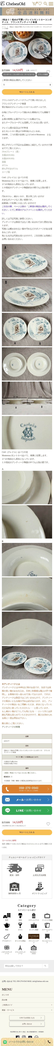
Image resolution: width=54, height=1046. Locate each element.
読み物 (4, 1000)
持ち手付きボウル (10, 169)
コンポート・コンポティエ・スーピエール (18, 74)
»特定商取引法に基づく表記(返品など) (14, 825)
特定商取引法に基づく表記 (17, 1031)
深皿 (4, 162)
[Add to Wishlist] (48, 72)
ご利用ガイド (27, 1005)
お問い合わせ (27, 1024)
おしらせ (5, 995)
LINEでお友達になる (27, 1018)
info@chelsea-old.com (33, 844)
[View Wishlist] (40, 4)
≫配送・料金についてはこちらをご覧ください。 (20, 773)
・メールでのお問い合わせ (20, 1041)
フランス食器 (43, 74)
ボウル (5, 165)
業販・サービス (27, 1010)
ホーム (4, 27)
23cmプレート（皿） (11, 152)
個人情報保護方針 (32, 1031)
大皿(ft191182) (8, 155)
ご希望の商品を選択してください (17, 80)
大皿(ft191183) (8, 158)
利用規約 (41, 1031)
